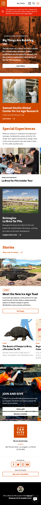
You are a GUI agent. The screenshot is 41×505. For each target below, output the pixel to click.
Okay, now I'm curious (10, 252)
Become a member (20, 414)
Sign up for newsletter (20, 474)
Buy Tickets (21, 3)
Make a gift (21, 409)
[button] (35, 499)
